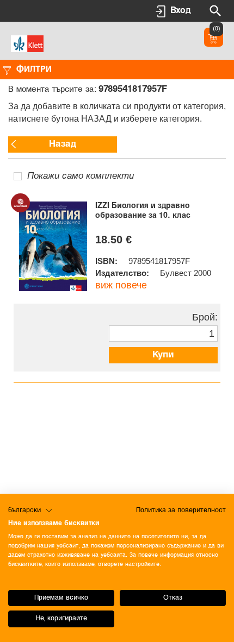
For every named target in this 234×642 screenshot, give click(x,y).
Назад (62, 144)
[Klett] (27, 42)
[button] (30, 510)
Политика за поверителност (181, 510)
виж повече (121, 285)
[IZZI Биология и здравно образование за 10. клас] (53, 246)
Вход (180, 11)
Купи (163, 355)
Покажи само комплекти (80, 176)
